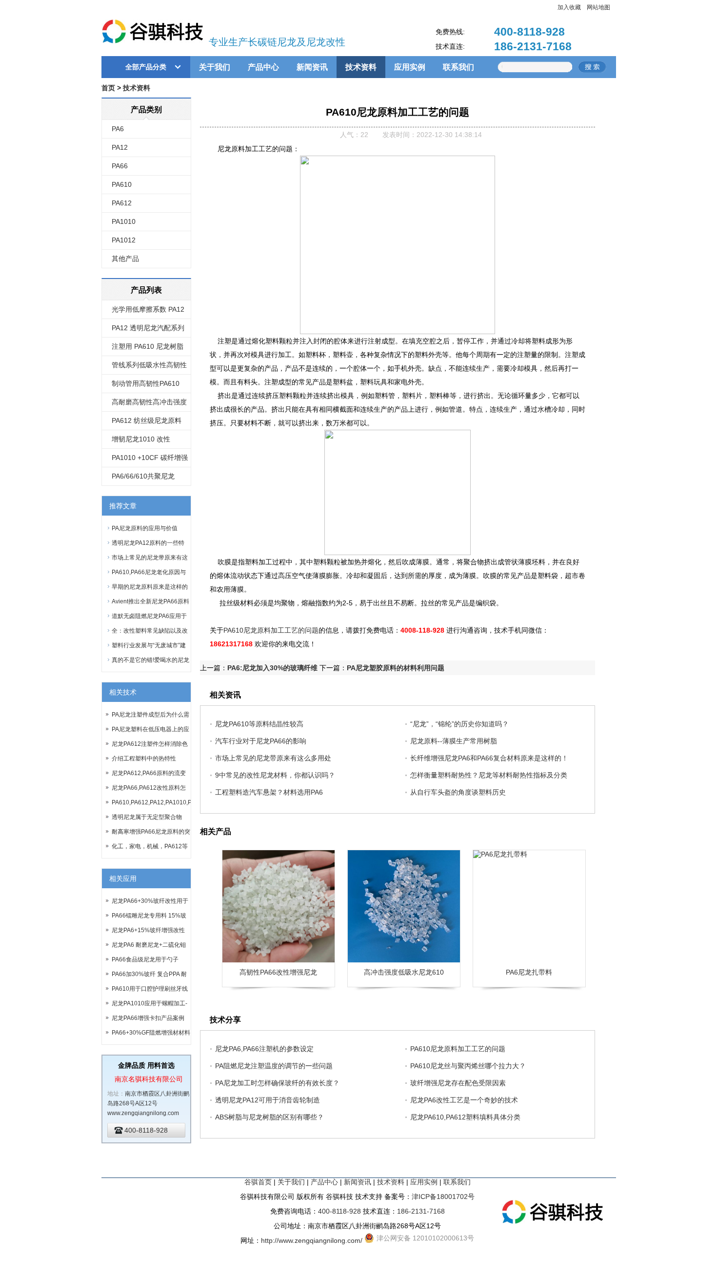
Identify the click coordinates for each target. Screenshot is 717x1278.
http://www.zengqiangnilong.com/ (311, 1240)
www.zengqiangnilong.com (143, 1113)
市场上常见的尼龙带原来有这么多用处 (273, 758)
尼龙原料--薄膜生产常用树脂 (453, 741)
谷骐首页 (258, 1182)
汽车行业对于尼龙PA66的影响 (260, 741)
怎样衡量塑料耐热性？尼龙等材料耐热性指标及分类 (488, 775)
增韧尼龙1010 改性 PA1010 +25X (141, 442)
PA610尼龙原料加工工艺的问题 (271, 630)
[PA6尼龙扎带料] (529, 906)
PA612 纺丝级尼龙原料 (146, 420)
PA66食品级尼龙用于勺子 (145, 959)
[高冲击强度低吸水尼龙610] (404, 906)
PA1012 (124, 240)
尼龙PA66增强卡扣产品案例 (148, 1018)
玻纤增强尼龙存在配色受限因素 (458, 1083)
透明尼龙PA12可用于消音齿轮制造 (267, 1100)
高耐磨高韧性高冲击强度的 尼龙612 (149, 405)
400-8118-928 (529, 31)
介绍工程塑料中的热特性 (144, 758)
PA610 (122, 184)
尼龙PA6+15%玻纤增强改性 (148, 930)
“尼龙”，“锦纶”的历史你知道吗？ (459, 724)
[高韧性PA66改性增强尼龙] (278, 906)
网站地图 (598, 7)
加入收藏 (569, 7)
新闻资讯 (312, 66)
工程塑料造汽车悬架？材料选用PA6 (269, 792)
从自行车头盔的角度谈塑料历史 (458, 792)
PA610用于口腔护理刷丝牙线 (150, 988)
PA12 (120, 147)
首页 (108, 88)
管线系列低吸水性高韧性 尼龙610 (149, 368)
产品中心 (263, 66)
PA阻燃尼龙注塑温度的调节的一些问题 (274, 1066)
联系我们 (458, 66)
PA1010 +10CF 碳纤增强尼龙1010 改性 (150, 460)
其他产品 (125, 258)
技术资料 (361, 66)
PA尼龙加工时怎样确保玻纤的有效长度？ (277, 1083)
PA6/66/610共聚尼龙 (143, 476)
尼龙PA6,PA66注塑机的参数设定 (264, 1049)
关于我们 (214, 66)
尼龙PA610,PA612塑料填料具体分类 (465, 1117)
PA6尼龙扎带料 (529, 972)
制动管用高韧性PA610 (145, 383)
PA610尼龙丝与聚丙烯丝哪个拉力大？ (468, 1066)
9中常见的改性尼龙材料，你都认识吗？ (275, 775)
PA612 (122, 203)
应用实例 (409, 66)
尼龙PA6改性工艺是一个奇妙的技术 (464, 1100)
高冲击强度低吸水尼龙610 (404, 972)
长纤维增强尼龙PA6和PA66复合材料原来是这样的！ (489, 758)
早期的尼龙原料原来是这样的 (150, 586)
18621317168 (231, 644)
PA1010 (124, 221)
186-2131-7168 (533, 46)
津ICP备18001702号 (443, 1196)
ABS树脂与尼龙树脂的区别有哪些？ (269, 1117)
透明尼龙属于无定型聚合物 (147, 817)
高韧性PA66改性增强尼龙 (278, 972)
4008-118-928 (422, 630)
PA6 (118, 129)
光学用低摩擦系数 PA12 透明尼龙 (148, 312)
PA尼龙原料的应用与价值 (145, 528)
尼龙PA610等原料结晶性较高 (259, 724)
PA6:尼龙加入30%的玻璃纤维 (272, 668)
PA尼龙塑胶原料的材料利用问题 (395, 668)
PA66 (120, 166)
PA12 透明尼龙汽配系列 (148, 328)
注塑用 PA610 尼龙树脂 (147, 346)
